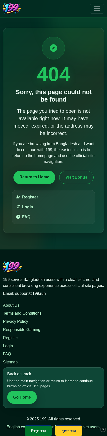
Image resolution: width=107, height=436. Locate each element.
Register (30, 197)
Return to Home (34, 177)
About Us (11, 305)
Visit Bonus (76, 177)
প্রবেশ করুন (69, 430)
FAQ (26, 217)
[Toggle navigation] (97, 9)
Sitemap (10, 362)
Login (27, 207)
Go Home (22, 397)
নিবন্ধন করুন (38, 430)
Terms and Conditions (22, 313)
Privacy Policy (15, 321)
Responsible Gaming (21, 329)
